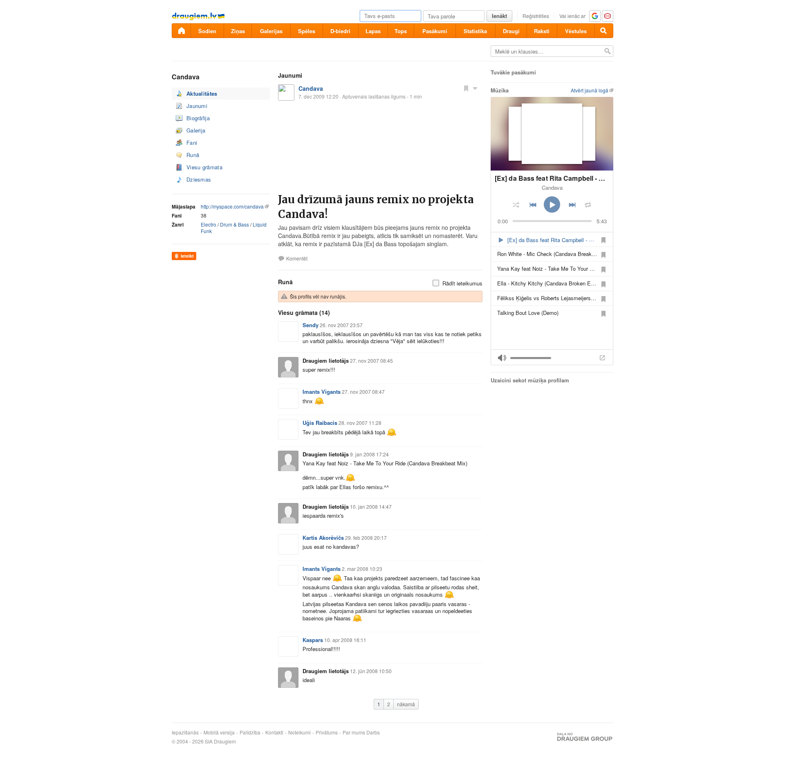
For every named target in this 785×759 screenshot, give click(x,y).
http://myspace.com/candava (232, 206)
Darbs (373, 732)
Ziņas (238, 31)
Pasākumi (434, 31)
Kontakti (274, 732)
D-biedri (340, 31)
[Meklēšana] (603, 30)
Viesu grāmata (204, 167)
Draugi (511, 31)
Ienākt (499, 16)
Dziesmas (198, 179)
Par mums (354, 732)
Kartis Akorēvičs (323, 537)
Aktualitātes (202, 93)
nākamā (406, 704)
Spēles (306, 31)
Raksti (542, 31)
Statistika (475, 31)
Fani (191, 142)
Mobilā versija (219, 732)
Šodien (207, 31)
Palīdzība (250, 732)
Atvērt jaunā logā (589, 90)
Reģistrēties (536, 15)
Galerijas (271, 31)
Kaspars (313, 640)
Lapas (373, 31)
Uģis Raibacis (320, 423)
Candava (310, 88)
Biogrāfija (198, 118)
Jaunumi (196, 106)
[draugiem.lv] (181, 30)
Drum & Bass (234, 224)
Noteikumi (299, 732)
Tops (401, 31)
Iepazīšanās (185, 732)
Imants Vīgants (322, 391)
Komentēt (296, 258)
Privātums (327, 732)
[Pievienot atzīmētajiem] (466, 88)
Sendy (310, 325)
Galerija (195, 130)
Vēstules (576, 31)
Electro (208, 224)
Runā (192, 155)
